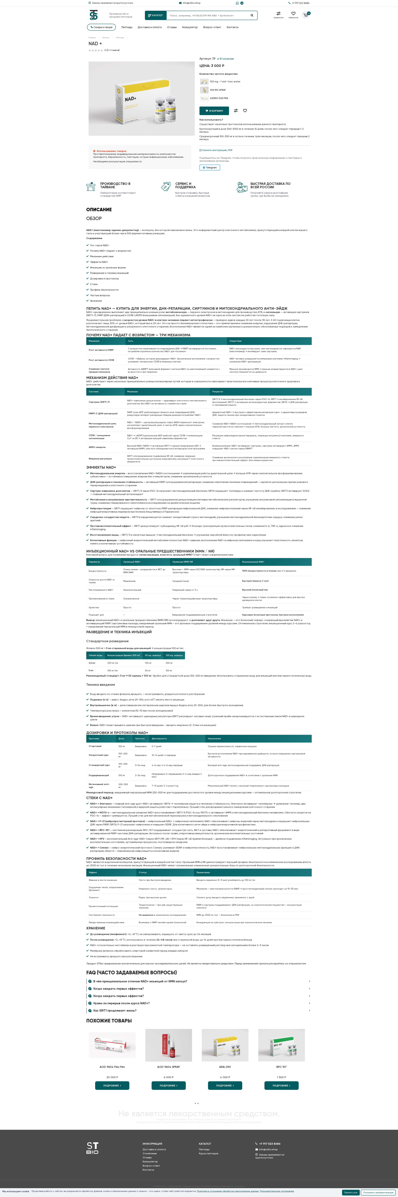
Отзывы (172, 27)
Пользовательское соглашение (277, 1191)
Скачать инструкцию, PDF (217, 150)
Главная (92, 37)
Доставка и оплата (150, 27)
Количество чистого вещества (218, 73)
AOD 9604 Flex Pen (112, 1067)
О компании (150, 1153)
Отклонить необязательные (378, 1192)
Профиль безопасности (104, 289)
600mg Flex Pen (218, 98)
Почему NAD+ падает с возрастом (110, 250)
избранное (293, 17)
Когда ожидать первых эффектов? (118, 988)
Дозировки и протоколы (104, 278)
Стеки (94, 284)
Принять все (350, 1192)
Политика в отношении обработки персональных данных (228, 1191)
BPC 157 (281, 1067)
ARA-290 (225, 1067)
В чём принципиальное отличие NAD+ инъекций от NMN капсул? (140, 981)
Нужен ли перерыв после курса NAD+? (121, 1003)
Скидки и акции (101, 27)
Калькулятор (190, 27)
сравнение (278, 17)
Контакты (232, 27)
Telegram (211, 167)
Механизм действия (101, 256)
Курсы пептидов (208, 1153)
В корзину (216, 110)
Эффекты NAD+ (99, 261)
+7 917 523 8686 (300, 3)
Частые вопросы (100, 295)
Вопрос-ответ (212, 27)
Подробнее (111, 1085)
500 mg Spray (217, 90)
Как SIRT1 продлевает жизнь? (115, 1010)
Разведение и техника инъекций (109, 272)
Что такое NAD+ (99, 245)
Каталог (157, 15)
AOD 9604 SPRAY (168, 1067)
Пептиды (126, 27)
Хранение (96, 300)
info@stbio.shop (191, 3)
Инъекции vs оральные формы (108, 267)
